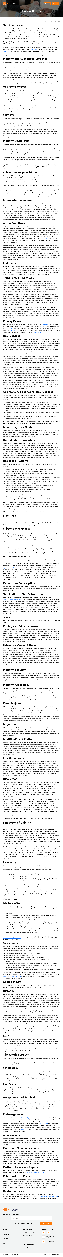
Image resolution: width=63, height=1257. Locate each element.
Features (6, 1234)
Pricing (5, 1238)
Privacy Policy (33, 49)
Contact (6, 1247)
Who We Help (27, 1229)
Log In (48, 3)
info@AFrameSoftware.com (53, 1237)
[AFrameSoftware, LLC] (9, 4)
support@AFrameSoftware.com (12, 568)
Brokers (24, 1238)
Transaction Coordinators (29, 1232)
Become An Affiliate (28, 1247)
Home (5, 1229)
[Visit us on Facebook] (48, 1232)
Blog (5, 1243)
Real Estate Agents (27, 1235)
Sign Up (56, 3)
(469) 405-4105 (50, 1241)
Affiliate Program (29, 1245)
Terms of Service (56, 1254)
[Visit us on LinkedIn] (43, 1232)
